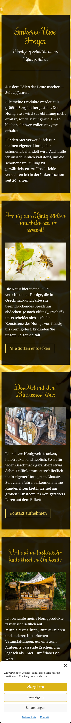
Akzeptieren (35, 687)
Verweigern (35, 697)
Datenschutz (29, 717)
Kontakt (44, 717)
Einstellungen (35, 708)
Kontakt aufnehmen (28, 513)
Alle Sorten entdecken (29, 348)
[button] (65, 665)
